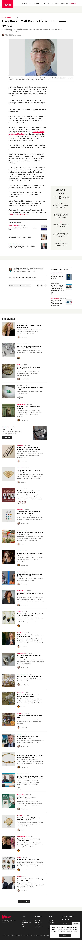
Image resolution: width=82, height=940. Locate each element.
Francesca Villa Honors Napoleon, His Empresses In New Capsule (29, 695)
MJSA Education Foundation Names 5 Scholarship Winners (28, 839)
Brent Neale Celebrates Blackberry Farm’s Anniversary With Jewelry (30, 614)
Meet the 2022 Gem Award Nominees (20, 237)
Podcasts (19, 774)
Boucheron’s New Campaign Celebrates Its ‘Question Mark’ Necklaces (30, 554)
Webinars (37, 920)
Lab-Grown (20, 509)
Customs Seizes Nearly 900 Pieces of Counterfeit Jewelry (28, 368)
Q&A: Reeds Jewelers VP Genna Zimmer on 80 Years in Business (61, 234)
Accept (65, 935)
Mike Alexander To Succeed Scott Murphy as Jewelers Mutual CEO (30, 879)
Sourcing (19, 344)
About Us (51, 920)
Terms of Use (36, 935)
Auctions (19, 815)
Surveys (19, 468)
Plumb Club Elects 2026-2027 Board (28, 859)
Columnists (20, 590)
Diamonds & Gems (35, 3)
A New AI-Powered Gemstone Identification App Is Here (26, 798)
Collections (20, 323)
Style (44, 3)
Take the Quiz (7, 437)
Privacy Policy (45, 935)
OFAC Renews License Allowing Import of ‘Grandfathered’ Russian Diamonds (30, 347)
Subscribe (73, 3)
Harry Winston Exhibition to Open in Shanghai (57, 276)
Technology (20, 794)
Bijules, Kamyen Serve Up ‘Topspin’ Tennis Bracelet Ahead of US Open (30, 756)
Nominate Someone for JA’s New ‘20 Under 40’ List (23, 228)
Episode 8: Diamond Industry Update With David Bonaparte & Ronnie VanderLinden (57, 287)
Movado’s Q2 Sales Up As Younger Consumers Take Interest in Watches (28, 448)
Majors (19, 857)
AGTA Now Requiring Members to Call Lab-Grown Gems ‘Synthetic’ (61, 205)
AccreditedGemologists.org (18, 214)
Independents (21, 404)
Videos (57, 3)
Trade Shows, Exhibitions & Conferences (24, 278)
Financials (20, 445)
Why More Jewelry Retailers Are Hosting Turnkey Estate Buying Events (29, 491)
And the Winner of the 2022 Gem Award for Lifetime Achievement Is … (22, 247)
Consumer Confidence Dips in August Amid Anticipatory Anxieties (30, 533)
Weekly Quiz (38, 922)
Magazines (64, 3)
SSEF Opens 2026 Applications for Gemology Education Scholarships (57, 302)
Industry (25, 3)
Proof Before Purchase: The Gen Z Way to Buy (61, 225)
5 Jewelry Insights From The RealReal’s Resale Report (29, 471)
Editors (19, 632)
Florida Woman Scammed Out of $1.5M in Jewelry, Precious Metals (61, 215)
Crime (18, 364)
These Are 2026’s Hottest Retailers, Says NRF (61, 244)
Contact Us (51, 922)
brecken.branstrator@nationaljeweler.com (14, 35)
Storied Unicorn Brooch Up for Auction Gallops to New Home (29, 818)
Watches (19, 734)
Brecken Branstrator (9, 34)
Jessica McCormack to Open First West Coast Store (29, 407)
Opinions (50, 3)
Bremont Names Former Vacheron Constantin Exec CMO (28, 737)
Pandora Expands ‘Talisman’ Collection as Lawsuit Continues (30, 326)
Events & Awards (6, 17)
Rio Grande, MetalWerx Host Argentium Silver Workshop (29, 656)
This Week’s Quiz (7, 429)
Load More (24, 901)
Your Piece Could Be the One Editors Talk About (30, 388)
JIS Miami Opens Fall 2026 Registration (29, 676)
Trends (19, 551)
